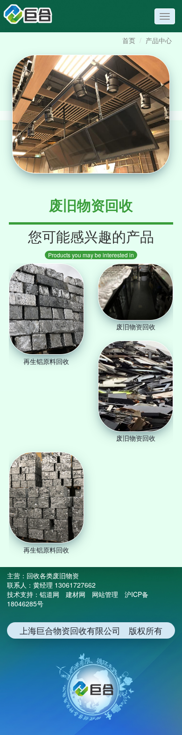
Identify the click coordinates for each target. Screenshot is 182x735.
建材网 (75, 594)
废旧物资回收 (135, 326)
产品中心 (159, 40)
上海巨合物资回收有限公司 (32, 15)
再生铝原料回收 (46, 361)
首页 (128, 40)
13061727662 (75, 584)
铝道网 (49, 594)
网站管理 (105, 594)
